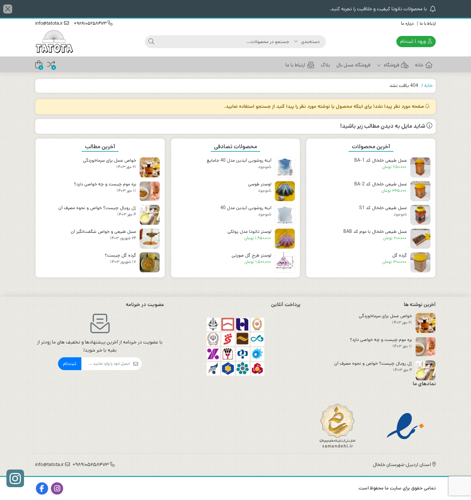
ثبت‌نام (69, 363)
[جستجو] (151, 41)
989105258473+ (91, 23)
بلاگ (325, 65)
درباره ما (407, 24)
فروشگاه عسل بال (353, 65)
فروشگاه (391, 65)
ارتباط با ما (428, 24)
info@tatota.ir (49, 23)
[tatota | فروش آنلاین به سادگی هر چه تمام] (54, 41)
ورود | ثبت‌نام (413, 41)
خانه (419, 65)
